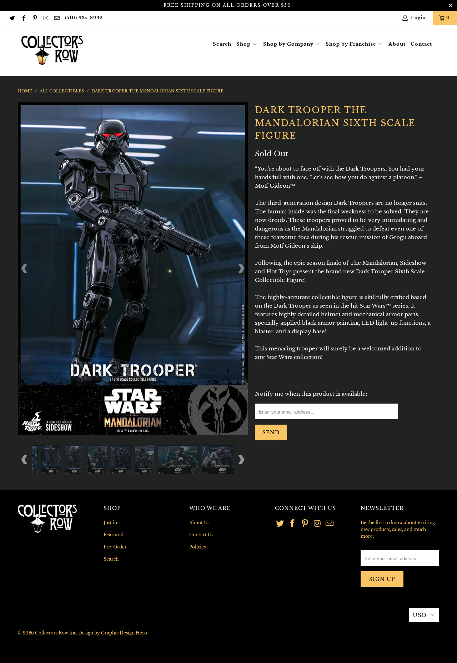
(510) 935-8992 (84, 17)
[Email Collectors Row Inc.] (57, 17)
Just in (110, 522)
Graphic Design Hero (124, 633)
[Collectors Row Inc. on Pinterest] (34, 17)
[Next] (241, 268)
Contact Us (201, 534)
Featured (114, 534)
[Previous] (24, 268)
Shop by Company (289, 44)
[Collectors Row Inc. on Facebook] (23, 17)
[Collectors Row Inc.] (52, 50)
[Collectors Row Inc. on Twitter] (12, 17)
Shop (244, 44)
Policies (197, 547)
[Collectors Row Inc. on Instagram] (45, 17)
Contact (421, 44)
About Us (199, 522)
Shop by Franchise (352, 44)
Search (222, 44)
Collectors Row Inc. (56, 633)
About (397, 44)
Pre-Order (115, 547)
